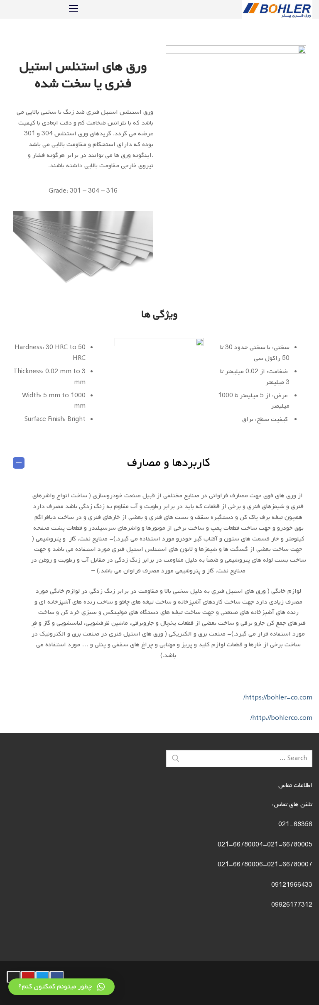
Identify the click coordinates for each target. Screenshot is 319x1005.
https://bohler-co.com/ (277, 698)
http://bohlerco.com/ (281, 718)
